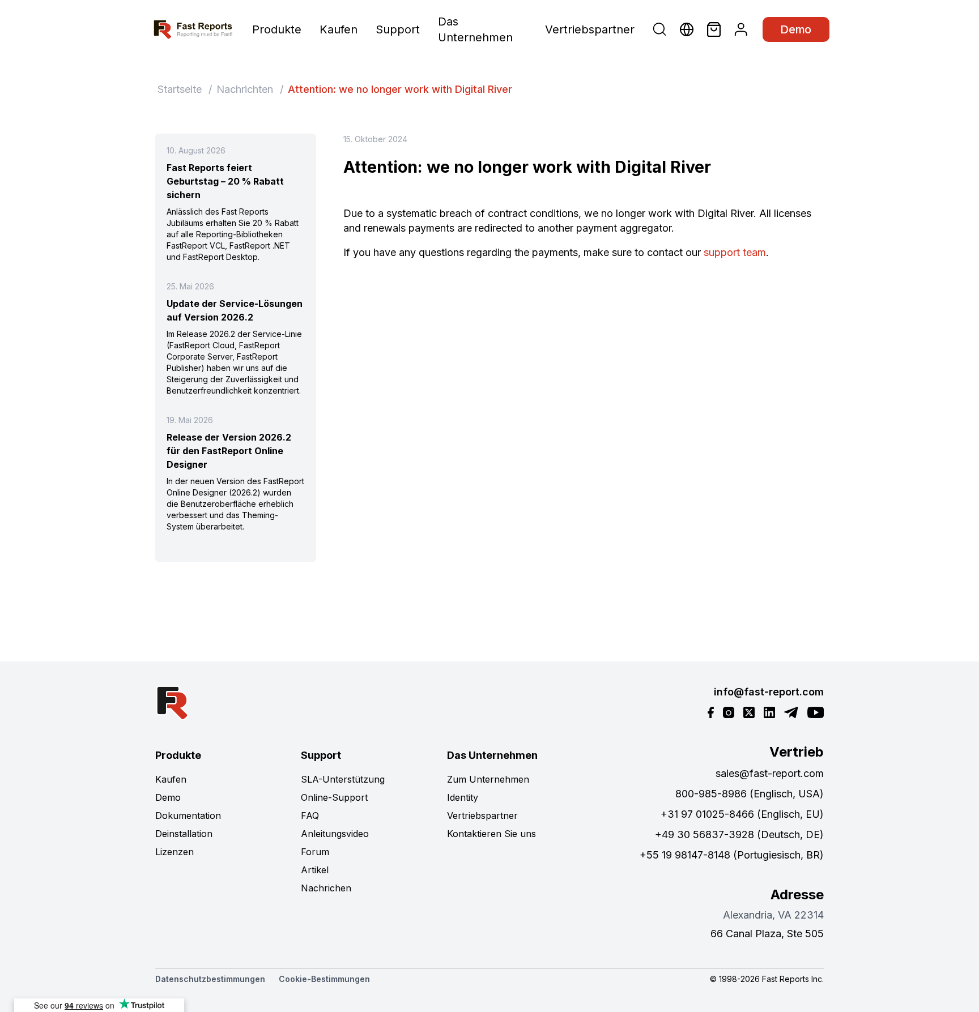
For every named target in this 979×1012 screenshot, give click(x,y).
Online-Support (334, 797)
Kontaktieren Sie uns (491, 833)
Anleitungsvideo (335, 833)
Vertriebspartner (590, 29)
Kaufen (338, 29)
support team (733, 252)
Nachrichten (244, 89)
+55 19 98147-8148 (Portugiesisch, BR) (732, 855)
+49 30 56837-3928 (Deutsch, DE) (739, 834)
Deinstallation (183, 833)
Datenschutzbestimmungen (210, 979)
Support (398, 29)
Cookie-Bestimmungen (324, 979)
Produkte (276, 29)
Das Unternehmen (475, 29)
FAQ (310, 815)
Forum (315, 851)
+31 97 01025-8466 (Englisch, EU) (742, 814)
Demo (796, 29)
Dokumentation (188, 815)
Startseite (180, 89)
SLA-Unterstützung (343, 779)
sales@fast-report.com (770, 773)
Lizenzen (174, 851)
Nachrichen (326, 888)
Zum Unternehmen (488, 779)
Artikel (315, 870)
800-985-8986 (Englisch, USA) (749, 794)
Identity (462, 797)
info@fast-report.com (769, 692)
